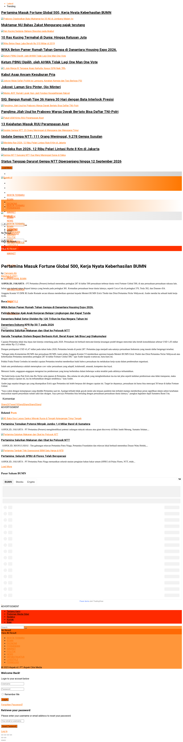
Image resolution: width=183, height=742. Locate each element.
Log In (4, 731)
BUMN (10, 199)
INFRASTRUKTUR (15, 242)
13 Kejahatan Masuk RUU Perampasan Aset (35, 124)
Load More (6, 168)
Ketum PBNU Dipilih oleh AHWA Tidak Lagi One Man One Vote (49, 62)
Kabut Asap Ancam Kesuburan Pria (28, 75)
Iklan (9, 622)
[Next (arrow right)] (5, 737)
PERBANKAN (13, 188)
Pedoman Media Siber (18, 614)
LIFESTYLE (12, 245)
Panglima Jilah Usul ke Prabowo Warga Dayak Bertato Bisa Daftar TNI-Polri (60, 112)
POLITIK (11, 237)
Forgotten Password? (12, 704)
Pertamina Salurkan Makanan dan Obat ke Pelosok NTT (35, 330)
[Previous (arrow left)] (2, 737)
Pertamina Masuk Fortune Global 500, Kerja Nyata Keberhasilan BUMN (56, 13)
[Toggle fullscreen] (8, 734)
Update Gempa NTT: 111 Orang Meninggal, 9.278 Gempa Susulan (51, 137)
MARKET (11, 192)
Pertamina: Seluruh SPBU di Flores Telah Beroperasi (33, 456)
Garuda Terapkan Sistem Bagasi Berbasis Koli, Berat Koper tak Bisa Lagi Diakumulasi (53, 336)
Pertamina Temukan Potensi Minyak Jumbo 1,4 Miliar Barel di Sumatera (45, 424)
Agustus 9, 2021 (9, 276)
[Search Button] (26, 328)
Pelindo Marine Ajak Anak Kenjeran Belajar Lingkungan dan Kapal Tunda (45, 313)
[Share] (5, 734)
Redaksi (11, 616)
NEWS (10, 240)
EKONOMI (12, 183)
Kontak (10, 619)
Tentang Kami (13, 611)
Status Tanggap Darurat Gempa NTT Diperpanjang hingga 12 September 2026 (61, 161)
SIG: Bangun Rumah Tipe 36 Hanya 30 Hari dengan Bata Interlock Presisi (57, 99)
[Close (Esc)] (2, 734)
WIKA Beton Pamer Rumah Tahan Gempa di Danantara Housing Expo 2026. (59, 50)
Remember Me (12, 694)
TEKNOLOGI (13, 248)
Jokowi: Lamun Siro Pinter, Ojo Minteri (31, 87)
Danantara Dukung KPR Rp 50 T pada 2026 (27, 324)
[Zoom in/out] (11, 734)
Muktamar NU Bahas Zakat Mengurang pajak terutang (43, 25)
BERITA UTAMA (11, 278)
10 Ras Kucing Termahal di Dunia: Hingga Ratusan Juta (44, 37)
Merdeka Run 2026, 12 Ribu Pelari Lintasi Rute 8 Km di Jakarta (50, 149)
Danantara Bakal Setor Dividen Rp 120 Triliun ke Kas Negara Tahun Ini (44, 318)
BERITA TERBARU (16, 174)
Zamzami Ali (10, 273)
